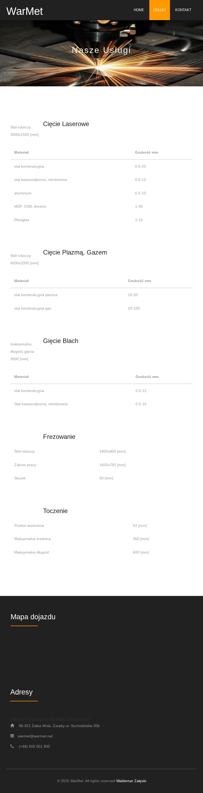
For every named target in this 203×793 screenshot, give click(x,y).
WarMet (24, 10)
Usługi (159, 10)
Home (139, 10)
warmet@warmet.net (35, 736)
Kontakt (183, 10)
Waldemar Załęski (131, 781)
